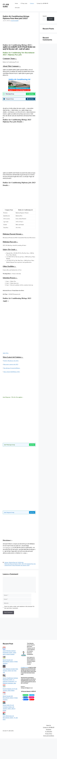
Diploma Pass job (13, 562)
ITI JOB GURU (6, 5)
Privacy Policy (48, 733)
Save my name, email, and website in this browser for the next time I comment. (19, 607)
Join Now (31, 94)
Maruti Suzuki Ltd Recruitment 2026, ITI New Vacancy (10, 661)
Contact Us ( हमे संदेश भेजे (42, 3)
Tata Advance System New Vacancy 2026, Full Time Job (10, 670)
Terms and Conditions (48, 735)
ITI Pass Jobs (24, 3)
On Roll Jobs (20, 562)
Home (16, 3)
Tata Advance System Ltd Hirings (11, 368)
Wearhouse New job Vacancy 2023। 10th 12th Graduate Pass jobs (20, 563)
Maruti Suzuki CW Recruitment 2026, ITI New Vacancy (10, 697)
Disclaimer (48, 729)
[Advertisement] (19, 32)
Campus (32, 3)
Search (45, 16)
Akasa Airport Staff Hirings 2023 (11, 371)
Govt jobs (17, 7)
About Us (48, 725)
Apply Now (6, 353)
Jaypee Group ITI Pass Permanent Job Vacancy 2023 (16, 565)
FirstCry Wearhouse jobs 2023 (11, 360)
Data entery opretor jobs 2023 (10, 364)
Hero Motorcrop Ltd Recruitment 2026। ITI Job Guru (10, 717)
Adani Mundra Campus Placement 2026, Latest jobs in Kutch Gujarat (9, 652)
